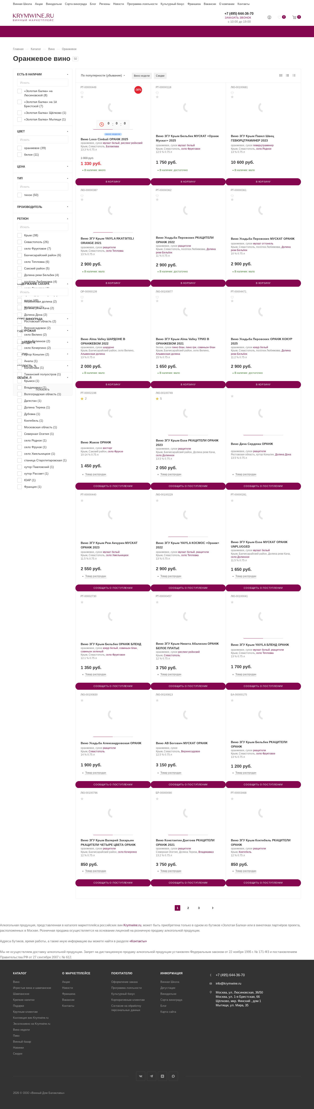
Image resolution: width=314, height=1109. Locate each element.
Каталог (20, 973)
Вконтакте (140, 1076)
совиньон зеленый (92, 651)
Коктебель (245, 851)
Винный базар (22, 1041)
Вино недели (142, 75)
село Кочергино (127, 851)
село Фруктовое (190, 148)
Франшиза (194, 4)
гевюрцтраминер (263, 145)
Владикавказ (206, 851)
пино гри (191, 347)
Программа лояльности (142, 4)
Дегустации (167, 987)
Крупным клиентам (25, 1011)
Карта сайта (168, 1011)
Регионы (104, 4)
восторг (107, 448)
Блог (93, 4)
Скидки (160, 75)
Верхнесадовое (190, 751)
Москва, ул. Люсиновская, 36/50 (239, 992)
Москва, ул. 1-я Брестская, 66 (238, 996)
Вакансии (210, 4)
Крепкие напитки (23, 999)
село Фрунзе (115, 451)
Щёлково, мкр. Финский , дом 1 (238, 1001)
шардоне (108, 347)
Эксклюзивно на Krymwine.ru (31, 1023)
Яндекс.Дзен (162, 1076)
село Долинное (165, 455)
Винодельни (54, 4)
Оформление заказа (124, 981)
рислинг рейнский (131, 143)
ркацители (109, 247)
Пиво (16, 1035)
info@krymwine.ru (228, 983)
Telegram (151, 1076)
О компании (226, 4)
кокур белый (260, 347)
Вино (16, 981)
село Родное (263, 148)
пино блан (178, 347)
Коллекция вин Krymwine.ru (30, 1017)
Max (173, 1076)
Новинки (18, 1047)
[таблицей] (294, 75)
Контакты (243, 4)
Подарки (18, 1005)
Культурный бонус (172, 4)
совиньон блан (206, 347)
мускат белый (111, 143)
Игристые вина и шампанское (32, 987)
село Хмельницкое (117, 555)
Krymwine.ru (132, 925)
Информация (171, 973)
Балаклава (112, 146)
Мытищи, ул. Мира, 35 (232, 1005)
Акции (39, 4)
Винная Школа (22, 4)
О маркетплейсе (76, 973)
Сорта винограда (76, 4)
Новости (118, 4)
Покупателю (121, 973)
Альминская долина (93, 353)
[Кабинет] (269, 17)
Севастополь (172, 655)
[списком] (287, 75)
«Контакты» (138, 941)
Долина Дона (283, 454)
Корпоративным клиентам (128, 999)
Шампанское (21, 993)
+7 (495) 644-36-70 (239, 13)
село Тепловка (114, 250)
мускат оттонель (263, 243)
